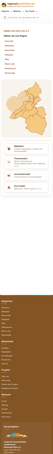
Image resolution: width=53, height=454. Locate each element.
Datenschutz (6, 413)
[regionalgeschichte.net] (18, 4)
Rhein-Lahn (10, 64)
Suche (4, 401)
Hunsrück (9, 41)
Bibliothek (17, 11)
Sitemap (4, 405)
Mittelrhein (9, 46)
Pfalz (7, 59)
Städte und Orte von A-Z (16, 31)
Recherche (5, 360)
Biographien (6, 352)
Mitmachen (5, 380)
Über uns (5, 376)
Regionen (5, 11)
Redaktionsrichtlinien (9, 388)
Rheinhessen (10, 68)
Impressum (6, 417)
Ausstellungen (7, 356)
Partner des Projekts (9, 384)
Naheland (9, 55)
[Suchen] (4, 17)
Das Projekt (30, 11)
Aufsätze (5, 348)
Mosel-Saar (10, 50)
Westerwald (10, 73)
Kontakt (4, 409)
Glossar (4, 364)
